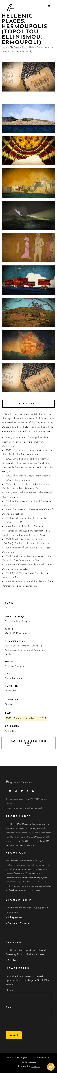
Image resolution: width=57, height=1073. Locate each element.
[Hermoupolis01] (28, 377)
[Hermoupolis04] (28, 312)
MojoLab (35, 1066)
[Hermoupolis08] (28, 183)
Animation (10, 731)
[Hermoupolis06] (28, 247)
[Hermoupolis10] (28, 118)
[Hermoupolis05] (28, 280)
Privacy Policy (12, 808)
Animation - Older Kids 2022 (30, 718)
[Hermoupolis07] (28, 215)
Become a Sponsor (18, 923)
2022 (24, 47)
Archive (12, 960)
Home (4, 47)
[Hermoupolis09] (28, 150)
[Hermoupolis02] (28, 345)
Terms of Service (29, 808)
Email (9, 1007)
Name (9, 990)
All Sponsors (15, 917)
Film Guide (14, 47)
